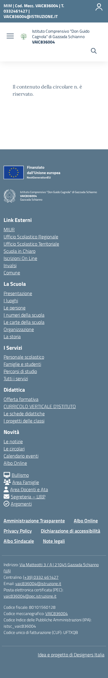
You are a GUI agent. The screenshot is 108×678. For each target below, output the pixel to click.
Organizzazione (19, 329)
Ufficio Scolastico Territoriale (31, 243)
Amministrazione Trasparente (34, 520)
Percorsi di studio (20, 371)
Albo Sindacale (19, 541)
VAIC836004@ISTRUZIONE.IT (31, 16)
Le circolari (14, 448)
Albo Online (15, 463)
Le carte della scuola (24, 322)
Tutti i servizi (16, 378)
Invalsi (10, 265)
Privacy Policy (18, 530)
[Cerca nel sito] (93, 51)
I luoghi (11, 300)
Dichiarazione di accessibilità (70, 530)
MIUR (9, 229)
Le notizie (13, 441)
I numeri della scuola (24, 314)
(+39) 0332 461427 (40, 577)
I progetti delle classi (24, 420)
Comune (12, 272)
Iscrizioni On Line (20, 258)
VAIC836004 (56, 613)
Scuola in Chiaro (19, 251)
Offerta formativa (21, 399)
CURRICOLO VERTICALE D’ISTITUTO (40, 406)
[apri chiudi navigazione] (10, 36)
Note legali (54, 541)
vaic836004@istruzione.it (38, 583)
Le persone (15, 307)
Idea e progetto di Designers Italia (71, 654)
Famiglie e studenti (22, 364)
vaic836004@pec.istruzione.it (30, 596)
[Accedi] (99, 7)
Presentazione (18, 293)
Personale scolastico (24, 356)
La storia (12, 336)
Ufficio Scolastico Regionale (31, 236)
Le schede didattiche (24, 413)
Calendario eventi (21, 455)
